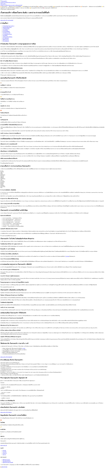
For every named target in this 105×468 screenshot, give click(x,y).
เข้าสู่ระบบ (10, 2)
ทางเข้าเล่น (2, 429)
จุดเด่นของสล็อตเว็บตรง (7, 27)
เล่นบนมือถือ (5, 35)
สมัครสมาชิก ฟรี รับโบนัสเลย (6, 412)
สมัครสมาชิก (2, 3)
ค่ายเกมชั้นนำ (5, 30)
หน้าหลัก (2, 2)
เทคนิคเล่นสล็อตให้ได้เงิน (7, 36)
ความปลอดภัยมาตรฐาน (7, 34)
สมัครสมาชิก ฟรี (19, 5)
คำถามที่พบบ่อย (6, 38)
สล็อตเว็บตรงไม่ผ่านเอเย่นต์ (8, 462)
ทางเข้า (23, 348)
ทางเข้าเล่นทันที (10, 20)
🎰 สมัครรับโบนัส (3, 466)
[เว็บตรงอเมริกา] (3, 1)
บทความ (14, 2)
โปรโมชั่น (6, 2)
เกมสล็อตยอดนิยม (6, 28)
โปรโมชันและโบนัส (6, 32)
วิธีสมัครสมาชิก (6, 39)
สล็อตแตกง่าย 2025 (6, 459)
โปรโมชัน (67, 256)
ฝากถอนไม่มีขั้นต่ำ (6, 31)
